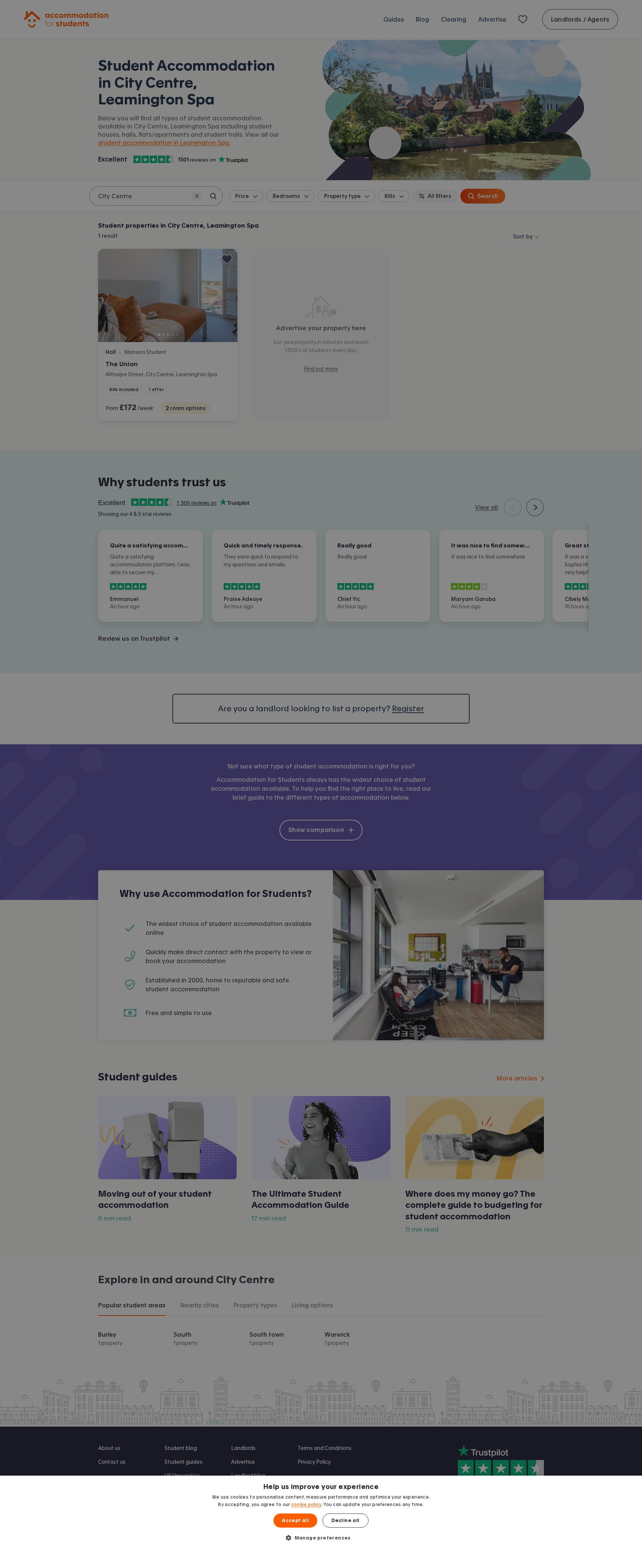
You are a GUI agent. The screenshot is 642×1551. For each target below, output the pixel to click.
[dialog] (321, 1513)
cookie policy (306, 1504)
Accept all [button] (295, 1520)
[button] (321, 1537)
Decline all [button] (345, 1520)
